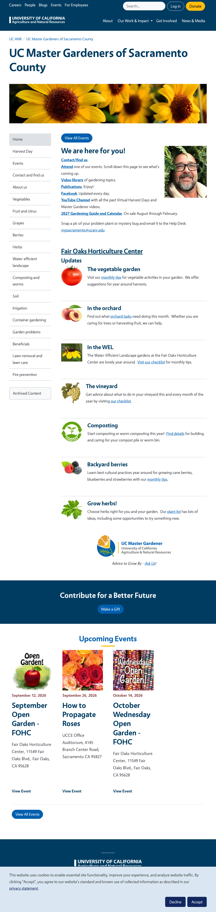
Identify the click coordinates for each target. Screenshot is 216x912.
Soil (16, 296)
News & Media (193, 20)
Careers (15, 4)
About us (20, 187)
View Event (21, 791)
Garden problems (26, 331)
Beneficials (21, 343)
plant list (174, 511)
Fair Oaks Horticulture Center (102, 251)
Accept (197, 901)
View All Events (77, 137)
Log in (176, 6)
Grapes (18, 222)
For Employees (76, 4)
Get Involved (166, 20)
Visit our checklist (151, 362)
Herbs (17, 246)
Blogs (43, 4)
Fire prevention (25, 374)
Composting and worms (26, 281)
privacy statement (23, 888)
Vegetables (21, 199)
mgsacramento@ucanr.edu (83, 230)
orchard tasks (121, 316)
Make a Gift (110, 609)
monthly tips (111, 277)
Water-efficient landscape (25, 262)
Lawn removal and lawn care (27, 359)
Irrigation (20, 308)
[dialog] (108, 889)
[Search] (162, 6)
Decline (175, 901)
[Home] (37, 21)
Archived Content (27, 393)
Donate (195, 6)
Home (18, 139)
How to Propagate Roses (79, 714)
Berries (18, 234)
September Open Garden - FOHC (29, 719)
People (30, 4)
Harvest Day (22, 151)
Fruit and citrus (24, 211)
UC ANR (15, 39)
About (108, 20)
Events (56, 4)
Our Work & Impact (133, 20)
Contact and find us (28, 175)
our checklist (121, 401)
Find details (175, 433)
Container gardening (29, 319)
